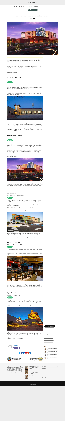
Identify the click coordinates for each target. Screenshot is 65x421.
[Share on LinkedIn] (24, 353)
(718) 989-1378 (36, 6)
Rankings (29, 6)
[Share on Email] (30, 353)
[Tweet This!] (20, 353)
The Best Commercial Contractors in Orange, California (33, 359)
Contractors (36, 366)
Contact (10, 82)
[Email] (19, 348)
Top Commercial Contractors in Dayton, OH (26, 377)
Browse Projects (16, 6)
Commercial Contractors (32, 366)
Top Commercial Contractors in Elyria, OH (52, 345)
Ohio (38, 366)
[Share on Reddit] (28, 353)
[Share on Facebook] (22, 353)
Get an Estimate (25, 6)
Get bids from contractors (32, 9)
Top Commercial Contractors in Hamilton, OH (26, 372)
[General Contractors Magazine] (32, 3)
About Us (20, 6)
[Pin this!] (26, 353)
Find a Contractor (10, 6)
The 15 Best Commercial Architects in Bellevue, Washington (17, 359)
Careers (32, 6)
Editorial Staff (15, 345)
